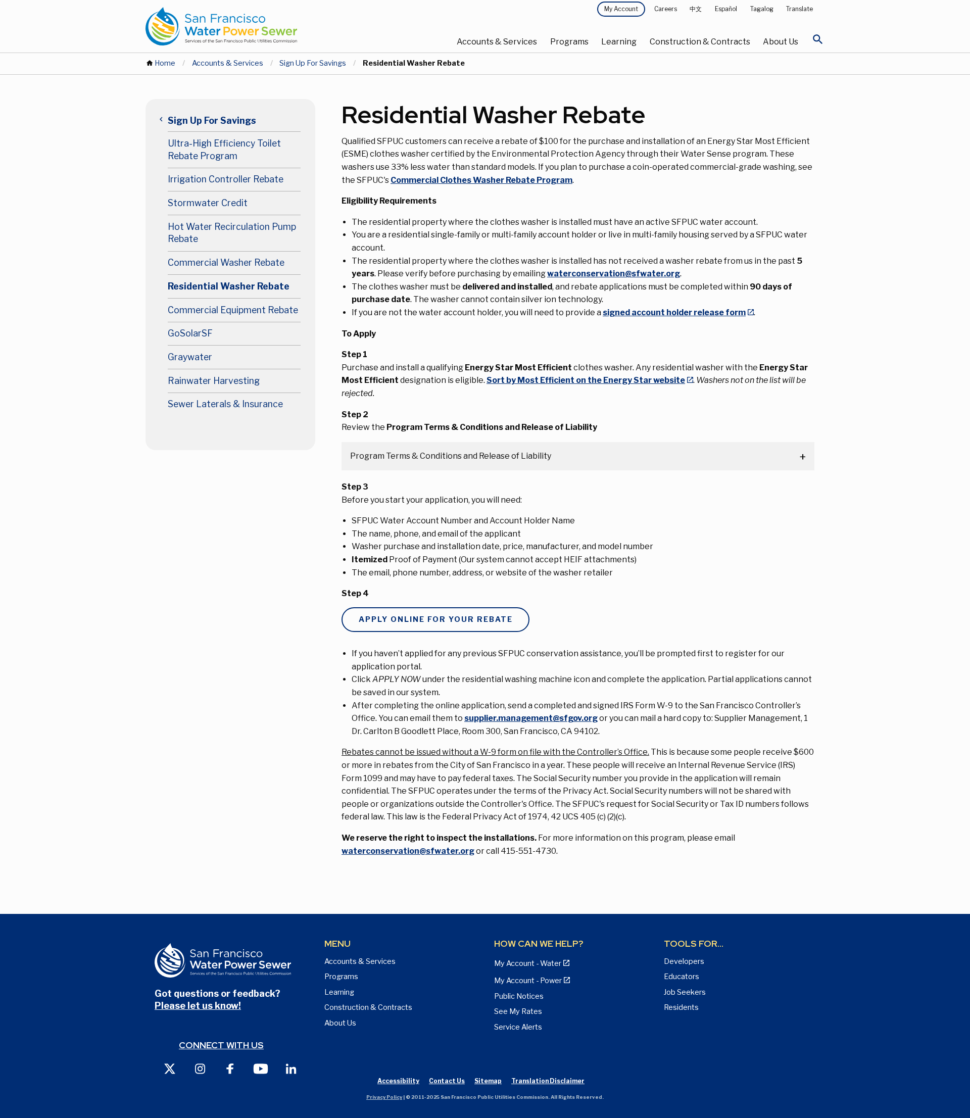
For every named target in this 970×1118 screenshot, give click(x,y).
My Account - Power (528, 980)
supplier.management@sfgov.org (531, 718)
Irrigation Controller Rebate (225, 179)
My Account (621, 9)
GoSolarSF (190, 333)
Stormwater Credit (208, 203)
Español (726, 9)
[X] (169, 1068)
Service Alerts (518, 1027)
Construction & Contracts (700, 41)
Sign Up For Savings (312, 63)
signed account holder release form (674, 312)
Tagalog (761, 9)
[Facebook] (230, 1068)
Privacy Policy (384, 1097)
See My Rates (518, 1011)
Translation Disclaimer (548, 1081)
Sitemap (488, 1081)
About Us (780, 41)
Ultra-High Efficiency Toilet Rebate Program (224, 149)
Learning (619, 41)
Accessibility (398, 1081)
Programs (569, 41)
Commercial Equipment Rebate (233, 310)
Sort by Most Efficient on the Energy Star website (586, 380)
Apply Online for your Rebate (436, 619)
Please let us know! (198, 1005)
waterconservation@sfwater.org (613, 273)
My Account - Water (527, 963)
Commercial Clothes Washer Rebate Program (481, 180)
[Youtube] (260, 1068)
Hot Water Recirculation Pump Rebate (232, 233)
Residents (681, 1007)
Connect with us (221, 1045)
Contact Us (447, 1081)
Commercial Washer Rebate (226, 262)
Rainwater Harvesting (214, 380)
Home (165, 63)
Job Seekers (685, 992)
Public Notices (519, 996)
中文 (696, 9)
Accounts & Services (497, 41)
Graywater (190, 357)
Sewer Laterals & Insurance (225, 404)
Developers (684, 961)
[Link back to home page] (259, 26)
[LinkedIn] (291, 1068)
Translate (799, 9)
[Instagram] (200, 1068)
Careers (665, 9)
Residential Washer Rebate (228, 286)
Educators (681, 976)
